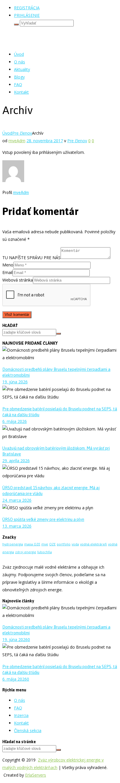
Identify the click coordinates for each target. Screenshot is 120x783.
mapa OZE (32, 544)
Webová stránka (17, 280)
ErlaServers (35, 775)
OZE (52, 544)
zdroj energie (25, 552)
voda (75, 544)
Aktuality (22, 69)
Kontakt (21, 92)
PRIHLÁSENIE (27, 15)
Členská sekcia (27, 730)
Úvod (19, 54)
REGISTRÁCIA (27, 7)
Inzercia (21, 715)
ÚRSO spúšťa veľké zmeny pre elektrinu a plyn (43, 519)
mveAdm (16, 140)
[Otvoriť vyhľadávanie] (16, 24)
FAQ (18, 84)
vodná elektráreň (93, 544)
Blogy (19, 77)
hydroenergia (12, 544)
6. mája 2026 (14, 421)
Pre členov (22, 133)
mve (44, 544)
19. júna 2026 (15, 382)
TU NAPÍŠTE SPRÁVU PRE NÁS (31, 257)
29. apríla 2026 (16, 460)
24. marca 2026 (16, 500)
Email (7, 272)
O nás (19, 62)
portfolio (63, 544)
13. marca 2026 (16, 526)
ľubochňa (44, 552)
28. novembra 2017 (45, 140)
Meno (7, 265)
